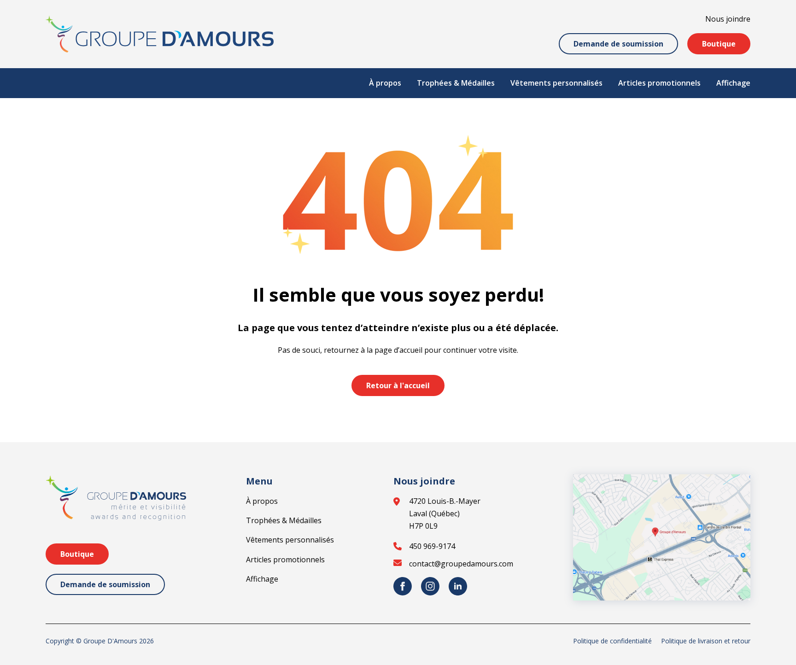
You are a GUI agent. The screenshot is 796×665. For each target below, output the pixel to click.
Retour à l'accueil (398, 385)
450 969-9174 (432, 546)
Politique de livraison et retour (705, 640)
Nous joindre (727, 19)
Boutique (719, 44)
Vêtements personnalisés (556, 83)
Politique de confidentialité (612, 640)
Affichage (733, 83)
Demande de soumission (618, 44)
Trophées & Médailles (456, 83)
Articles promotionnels (659, 83)
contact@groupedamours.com (461, 564)
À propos (385, 83)
